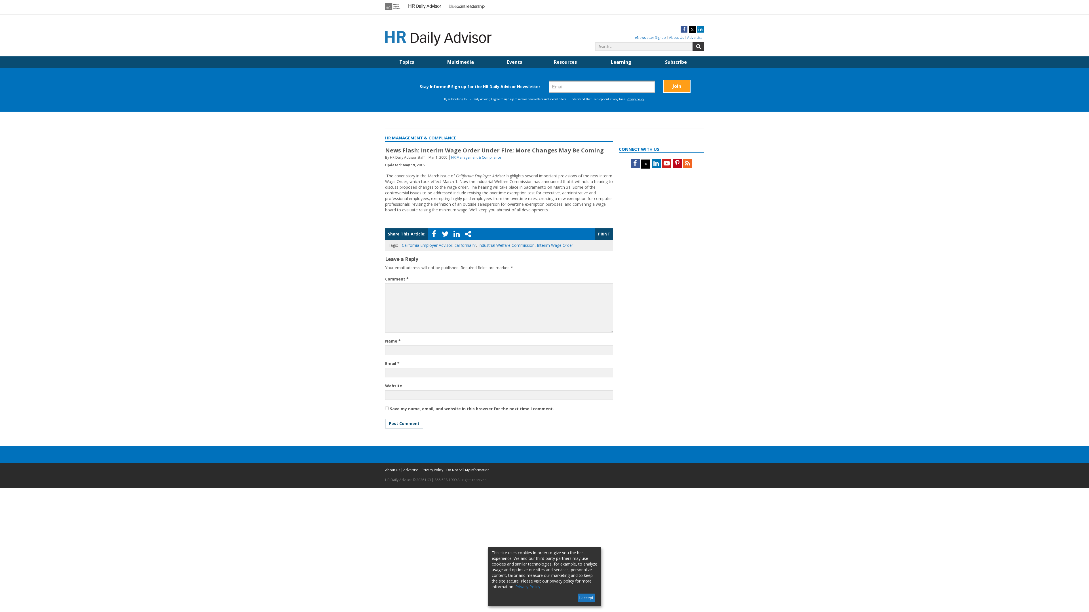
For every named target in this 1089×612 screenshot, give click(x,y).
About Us (676, 37)
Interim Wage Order (555, 245)
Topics (406, 62)
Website (393, 385)
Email (392, 363)
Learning (621, 62)
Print (604, 234)
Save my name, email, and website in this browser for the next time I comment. (472, 408)
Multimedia (460, 62)
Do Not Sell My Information (467, 470)
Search (698, 46)
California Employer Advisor (427, 245)
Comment (397, 279)
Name (393, 341)
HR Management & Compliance (476, 157)
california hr (465, 245)
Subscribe (676, 62)
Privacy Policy (432, 470)
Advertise (694, 37)
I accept (586, 597)
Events (514, 62)
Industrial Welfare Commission (506, 245)
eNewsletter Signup (650, 37)
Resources (565, 62)
